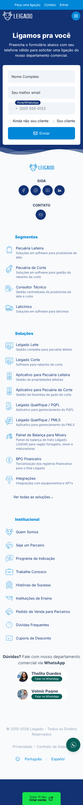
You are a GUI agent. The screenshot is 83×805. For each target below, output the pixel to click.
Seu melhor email (26, 92)
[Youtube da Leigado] (47, 190)
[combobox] (13, 108)
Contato (50, 5)
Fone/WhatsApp (28, 102)
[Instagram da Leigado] (36, 190)
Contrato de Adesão (53, 746)
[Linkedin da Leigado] (59, 190)
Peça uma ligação (27, 5)
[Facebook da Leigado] (24, 190)
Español (58, 759)
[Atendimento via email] (41, 215)
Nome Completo (25, 76)
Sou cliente (65, 121)
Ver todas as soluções (33, 497)
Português (33, 759)
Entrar (64, 5)
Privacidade (22, 746)
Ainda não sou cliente (30, 121)
